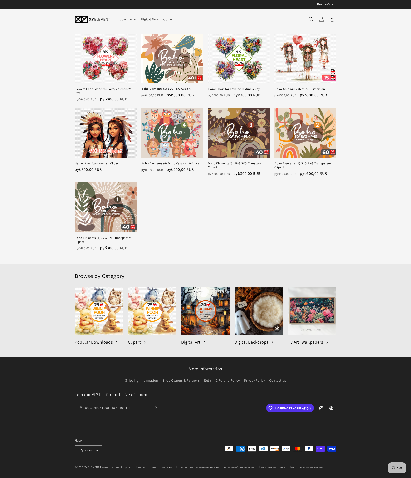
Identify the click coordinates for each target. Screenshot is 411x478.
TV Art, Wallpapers (305, 342)
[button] (127, 19)
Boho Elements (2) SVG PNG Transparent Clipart (302, 165)
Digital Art (191, 342)
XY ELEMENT (92, 467)
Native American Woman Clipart (97, 163)
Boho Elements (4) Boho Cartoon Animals (170, 163)
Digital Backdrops (251, 342)
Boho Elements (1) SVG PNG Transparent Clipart (103, 240)
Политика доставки (272, 467)
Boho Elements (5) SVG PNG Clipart (166, 89)
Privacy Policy (254, 380)
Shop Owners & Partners (181, 380)
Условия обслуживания (239, 467)
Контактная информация (306, 467)
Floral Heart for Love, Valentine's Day (234, 89)
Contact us (277, 380)
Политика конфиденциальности (197, 467)
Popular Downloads (94, 342)
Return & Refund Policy (222, 380)
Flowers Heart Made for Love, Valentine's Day (103, 91)
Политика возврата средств (153, 467)
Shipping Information (141, 380)
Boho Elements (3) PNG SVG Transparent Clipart (236, 165)
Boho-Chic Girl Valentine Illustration (299, 89)
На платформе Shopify (115, 467)
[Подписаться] (155, 407)
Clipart (134, 342)
